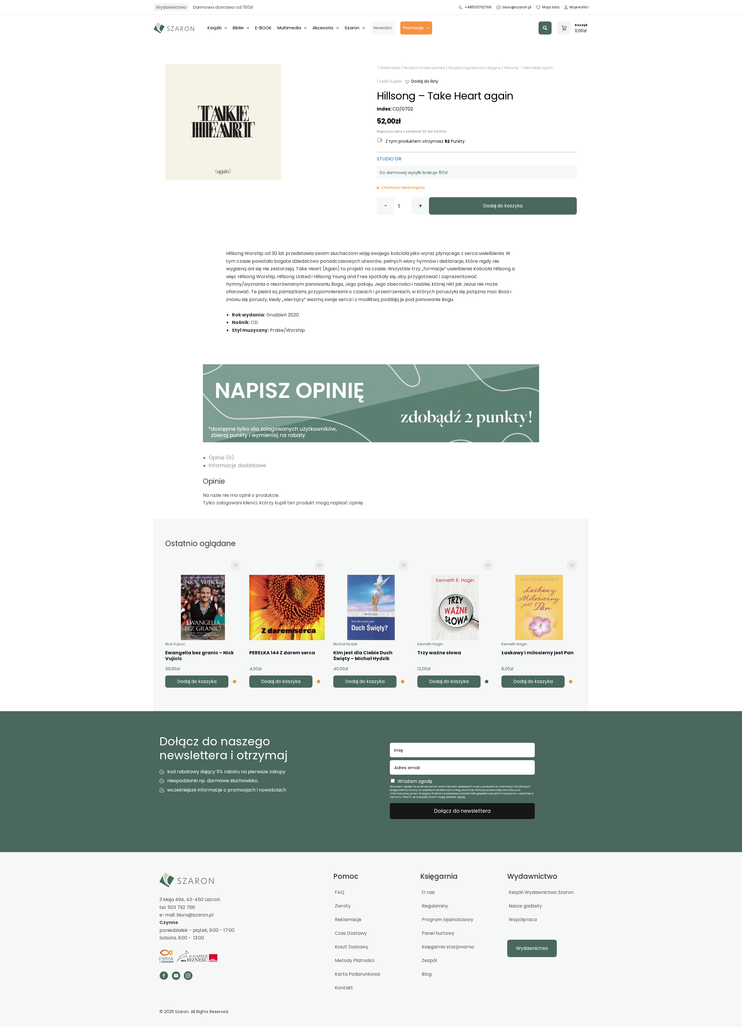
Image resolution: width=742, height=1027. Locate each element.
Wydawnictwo (171, 7)
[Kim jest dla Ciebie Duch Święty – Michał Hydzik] (370, 607)
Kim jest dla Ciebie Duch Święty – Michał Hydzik (362, 655)
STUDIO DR (389, 158)
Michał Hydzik (345, 644)
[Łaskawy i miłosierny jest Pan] (539, 607)
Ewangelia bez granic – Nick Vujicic (199, 655)
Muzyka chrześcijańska (424, 67)
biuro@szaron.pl (517, 7)
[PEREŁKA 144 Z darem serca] (287, 607)
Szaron (352, 28)
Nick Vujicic (175, 644)
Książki (214, 28)
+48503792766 (478, 7)
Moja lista (550, 7)
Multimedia (289, 28)
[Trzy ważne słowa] (455, 607)
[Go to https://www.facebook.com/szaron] (163, 976)
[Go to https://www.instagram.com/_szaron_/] (188, 976)
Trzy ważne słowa (439, 652)
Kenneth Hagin (430, 644)
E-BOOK (263, 28)
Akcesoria (322, 28)
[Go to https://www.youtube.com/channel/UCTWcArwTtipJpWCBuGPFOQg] (176, 976)
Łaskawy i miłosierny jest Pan (537, 652)
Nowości (383, 28)
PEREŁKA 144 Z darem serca (282, 652)
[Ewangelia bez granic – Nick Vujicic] (203, 607)
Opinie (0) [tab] (221, 457)
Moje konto (579, 7)
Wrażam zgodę (415, 781)
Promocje (413, 28)
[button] (545, 28)
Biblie (238, 28)
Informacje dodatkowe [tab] (237, 465)
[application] (224, 28)
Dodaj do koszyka (503, 205)
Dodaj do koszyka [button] (197, 681)
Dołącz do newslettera (462, 810)
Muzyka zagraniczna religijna (474, 67)
